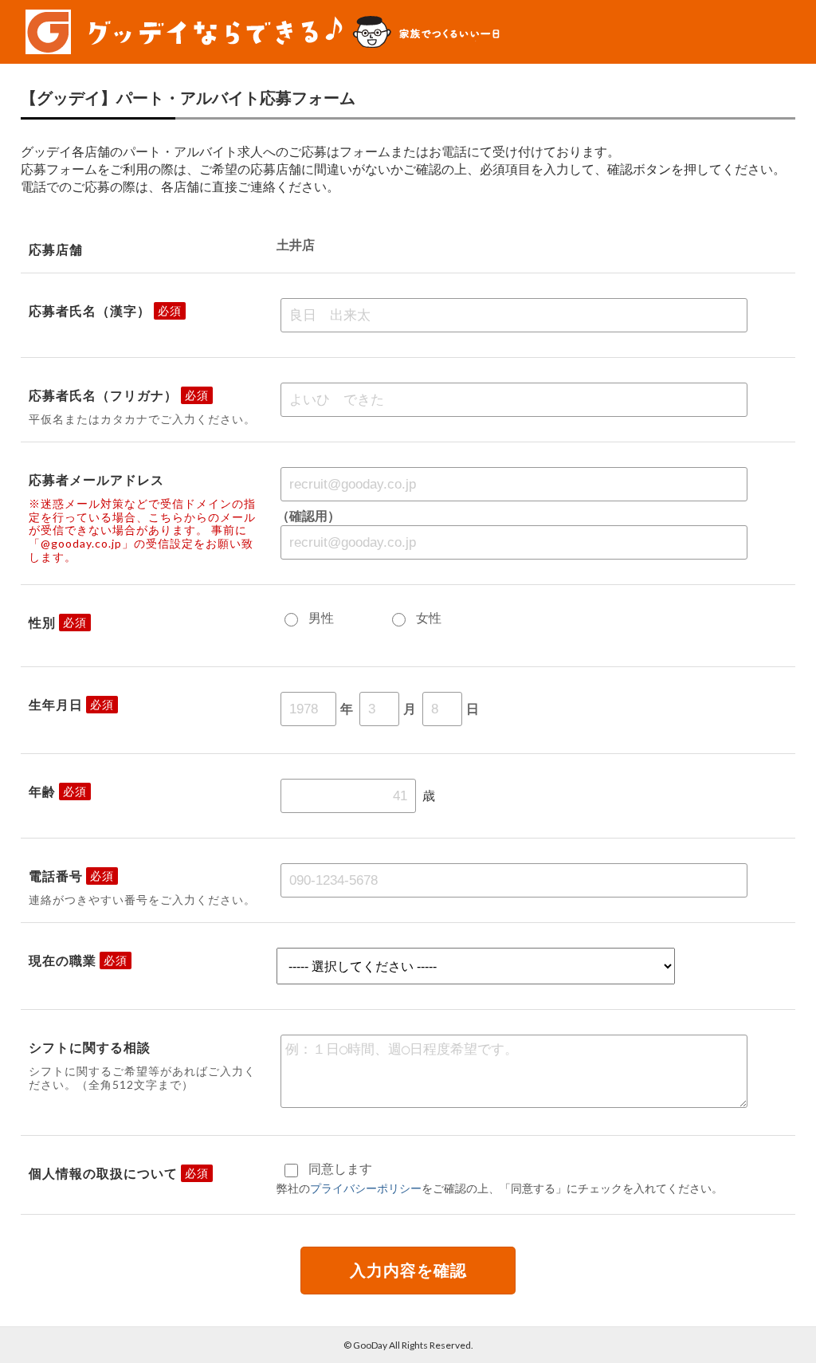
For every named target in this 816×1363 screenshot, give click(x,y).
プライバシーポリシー (366, 1188)
